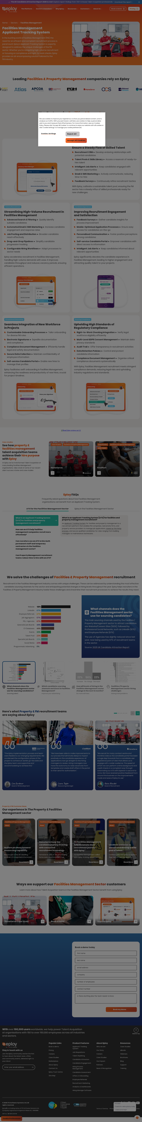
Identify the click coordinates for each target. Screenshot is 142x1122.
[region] (72, 129)
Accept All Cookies (76, 140)
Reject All (72, 134)
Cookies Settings (48, 134)
